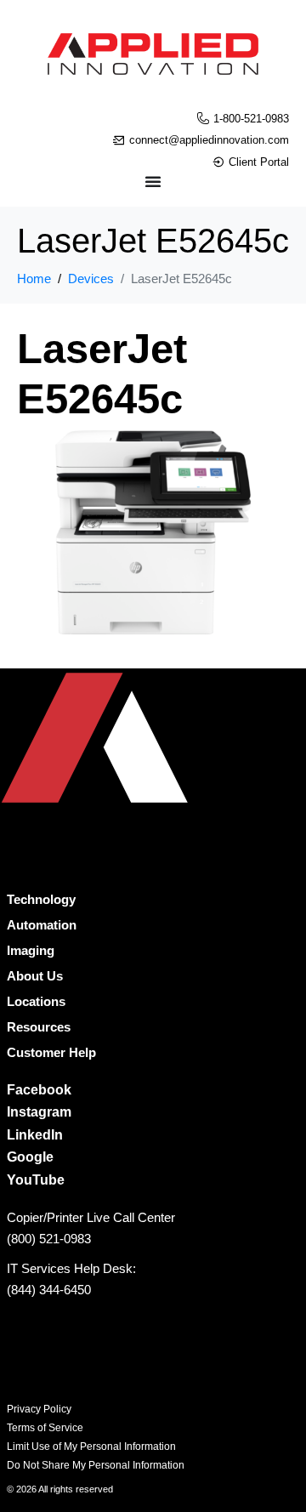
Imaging (30, 950)
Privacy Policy (39, 1409)
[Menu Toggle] (153, 181)
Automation (41, 925)
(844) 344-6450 (49, 1289)
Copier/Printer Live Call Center (91, 1217)
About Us (35, 976)
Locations (36, 1001)
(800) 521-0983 (49, 1238)
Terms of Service (45, 1428)
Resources (39, 1027)
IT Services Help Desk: (71, 1268)
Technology (41, 899)
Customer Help (51, 1052)
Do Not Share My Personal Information (95, 1465)
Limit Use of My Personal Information (91, 1446)
